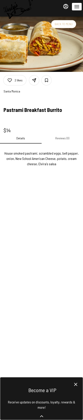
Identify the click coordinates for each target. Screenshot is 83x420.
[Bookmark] (46, 80)
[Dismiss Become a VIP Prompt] (75, 384)
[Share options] (34, 80)
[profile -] (65, 6)
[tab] (21, 138)
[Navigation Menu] (77, 6)
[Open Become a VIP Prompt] (41, 416)
